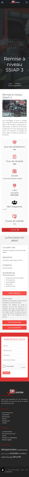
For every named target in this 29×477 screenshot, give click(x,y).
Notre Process (6, 417)
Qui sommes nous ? (7, 412)
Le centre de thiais (7, 431)
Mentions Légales (7, 440)
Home (10, 83)
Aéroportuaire (6, 421)
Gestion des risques (5, 453)
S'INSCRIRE (13, 230)
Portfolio (17, 83)
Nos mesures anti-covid (8, 433)
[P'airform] (14, 2)
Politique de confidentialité (9, 438)
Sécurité (4, 419)
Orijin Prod (9, 472)
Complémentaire (22, 450)
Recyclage (9, 457)
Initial (20, 453)
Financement (5, 414)
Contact (4, 435)
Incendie (4, 423)
